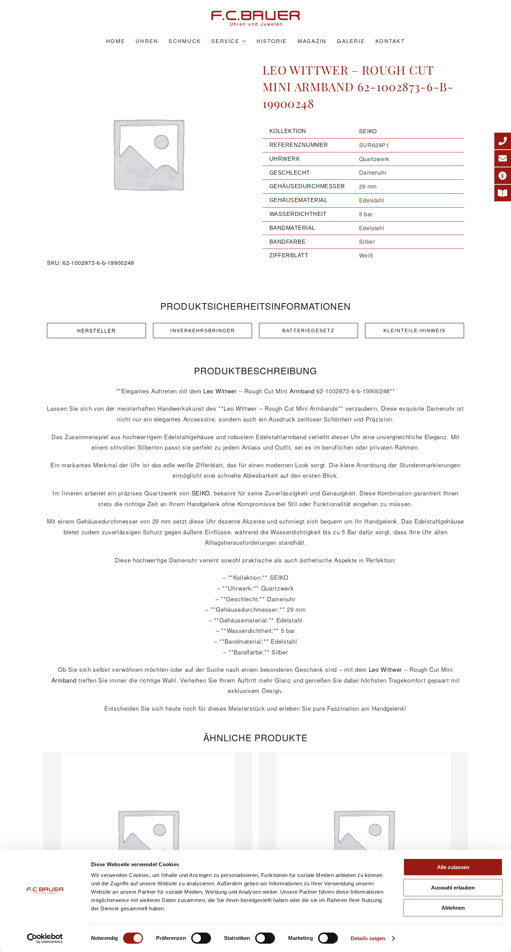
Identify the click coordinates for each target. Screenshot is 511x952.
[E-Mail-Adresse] (502, 158)
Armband (302, 390)
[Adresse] (502, 175)
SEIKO (368, 131)
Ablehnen (453, 908)
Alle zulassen (453, 867)
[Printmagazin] (502, 193)
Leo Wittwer (220, 390)
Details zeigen (368, 938)
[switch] (201, 938)
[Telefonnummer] (502, 141)
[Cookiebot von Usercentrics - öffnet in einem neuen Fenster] (45, 938)
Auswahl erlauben (453, 888)
